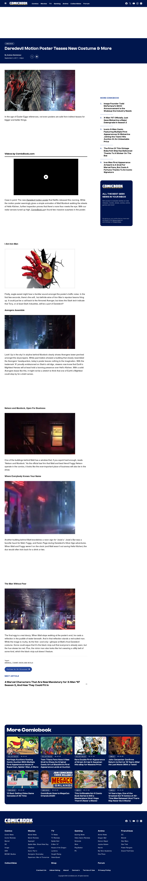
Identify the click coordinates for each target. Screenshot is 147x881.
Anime (65, 4)
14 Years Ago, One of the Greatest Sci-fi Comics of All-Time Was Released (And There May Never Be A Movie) (123, 797)
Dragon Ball (102, 838)
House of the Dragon (58, 847)
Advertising (55, 870)
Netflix (30, 662)
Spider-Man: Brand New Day (38, 844)
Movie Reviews (33, 838)
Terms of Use (116, 220)
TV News (54, 834)
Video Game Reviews (82, 838)
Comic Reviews (10, 838)
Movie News (32, 834)
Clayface (31, 847)
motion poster (37, 199)
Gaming (57, 4)
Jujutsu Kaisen (103, 844)
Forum (86, 4)
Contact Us (41, 870)
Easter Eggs (23, 662)
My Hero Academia (105, 851)
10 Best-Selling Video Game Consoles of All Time (20, 794)
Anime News (102, 834)
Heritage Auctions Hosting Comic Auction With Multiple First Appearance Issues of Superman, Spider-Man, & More (22, 763)
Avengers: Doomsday (35, 854)
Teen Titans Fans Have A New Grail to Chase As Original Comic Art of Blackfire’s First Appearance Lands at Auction (55, 763)
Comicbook (9, 44)
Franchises (127, 831)
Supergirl (31, 841)
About (66, 870)
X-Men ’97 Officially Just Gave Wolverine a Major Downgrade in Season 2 (116, 120)
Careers (76, 870)
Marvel (7, 841)
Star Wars (124, 841)
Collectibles (75, 4)
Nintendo (78, 841)
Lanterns (54, 851)
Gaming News (80, 834)
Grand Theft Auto (127, 851)
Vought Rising (56, 854)
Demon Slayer (103, 841)
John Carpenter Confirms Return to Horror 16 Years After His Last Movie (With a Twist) (124, 762)
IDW (6, 851)
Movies (44, 4)
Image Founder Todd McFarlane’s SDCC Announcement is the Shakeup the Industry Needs (118, 107)
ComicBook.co (38, 209)
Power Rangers (126, 847)
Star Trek (124, 844)
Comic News (9, 834)
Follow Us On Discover (18, 669)
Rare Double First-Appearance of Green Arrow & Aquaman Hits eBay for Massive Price (90, 762)
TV (50, 4)
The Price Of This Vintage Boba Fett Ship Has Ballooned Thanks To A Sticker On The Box (118, 152)
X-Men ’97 (55, 844)
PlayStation (79, 847)
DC (6, 844)
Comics (35, 4)
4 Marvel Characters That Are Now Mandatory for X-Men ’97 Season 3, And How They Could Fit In (42, 684)
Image (7, 847)
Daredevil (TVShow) (11, 662)
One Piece (101, 854)
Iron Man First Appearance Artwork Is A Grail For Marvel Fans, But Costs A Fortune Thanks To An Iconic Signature (118, 167)
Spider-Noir (55, 841)
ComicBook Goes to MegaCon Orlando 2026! (55, 794)
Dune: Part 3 (32, 851)
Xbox (76, 844)
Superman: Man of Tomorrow (38, 857)
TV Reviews (55, 838)
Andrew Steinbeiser (14, 55)
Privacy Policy (117, 222)
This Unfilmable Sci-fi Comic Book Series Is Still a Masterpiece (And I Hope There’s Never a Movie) (88, 797)
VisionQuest (55, 857)
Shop (53, 863)
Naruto (100, 847)
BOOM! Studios (10, 854)
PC (76, 851)
